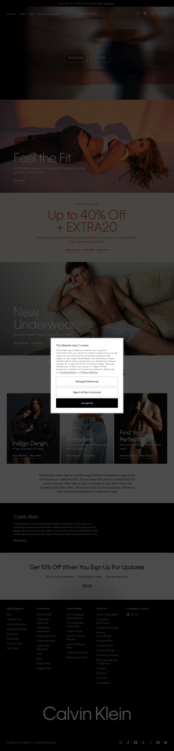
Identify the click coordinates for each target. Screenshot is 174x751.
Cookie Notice (68, 372)
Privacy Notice (89, 372)
